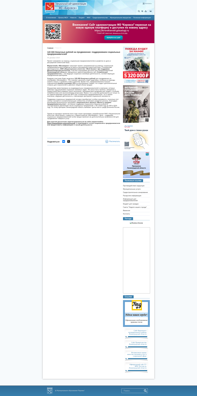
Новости (73, 17)
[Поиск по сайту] (139, 11)
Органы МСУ (63, 17)
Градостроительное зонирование (135, 192)
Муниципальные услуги (132, 189)
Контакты (148, 3)
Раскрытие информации (132, 196)
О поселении (51, 17)
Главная (50, 48)
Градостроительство (100, 17)
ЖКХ (88, 17)
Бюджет (82, 17)
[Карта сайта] (146, 11)
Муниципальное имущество (120, 17)
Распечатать (114, 141)
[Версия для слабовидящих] (142, 11)
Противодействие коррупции (133, 186)
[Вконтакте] (150, 11)
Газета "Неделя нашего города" (135, 207)
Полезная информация (142, 17)
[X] (68, 141)
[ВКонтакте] (63, 141)
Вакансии (126, 210)
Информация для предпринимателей (130, 199)
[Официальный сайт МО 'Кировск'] (80, 6)
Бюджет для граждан (131, 204)
